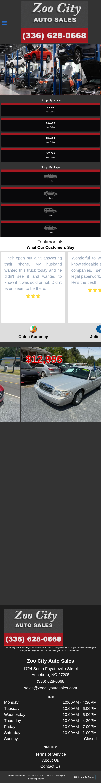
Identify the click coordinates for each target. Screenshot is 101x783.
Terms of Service (50, 754)
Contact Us (50, 766)
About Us (50, 760)
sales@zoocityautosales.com (50, 688)
